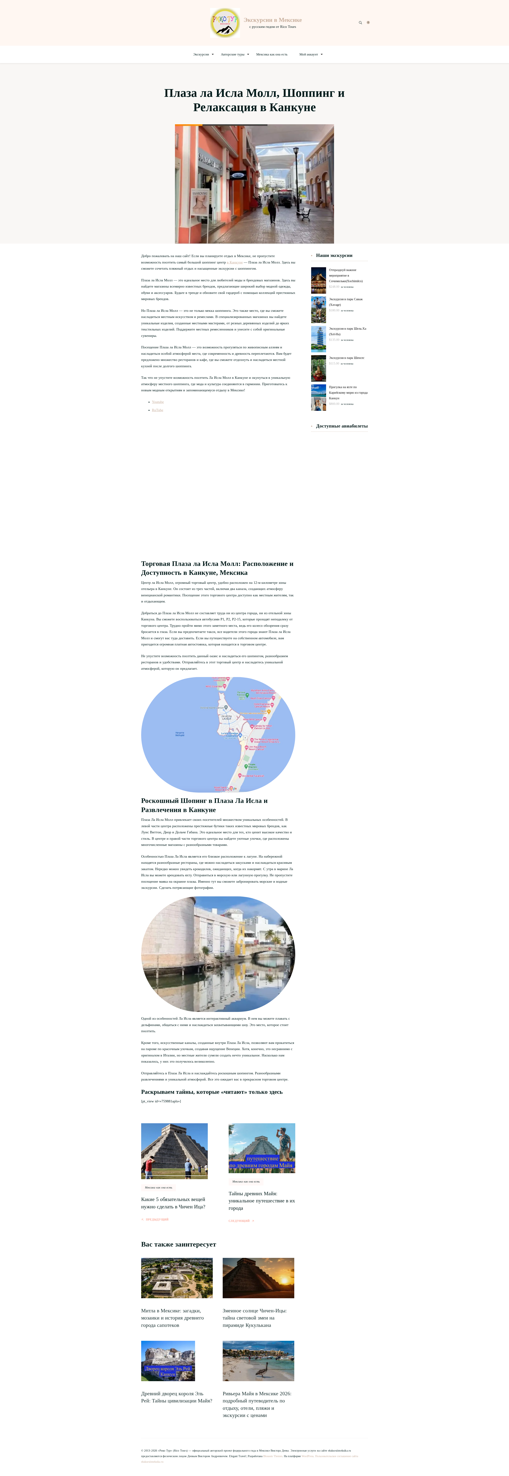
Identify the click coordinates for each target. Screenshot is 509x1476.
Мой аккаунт (308, 54)
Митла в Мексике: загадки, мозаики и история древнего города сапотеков (172, 1318)
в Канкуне (235, 262)
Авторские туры (232, 54)
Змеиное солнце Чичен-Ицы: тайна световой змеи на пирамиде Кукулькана (255, 1318)
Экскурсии (201, 54)
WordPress (308, 1456)
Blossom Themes (272, 1456)
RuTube (157, 410)
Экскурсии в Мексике (273, 20)
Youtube (158, 402)
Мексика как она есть (272, 54)
